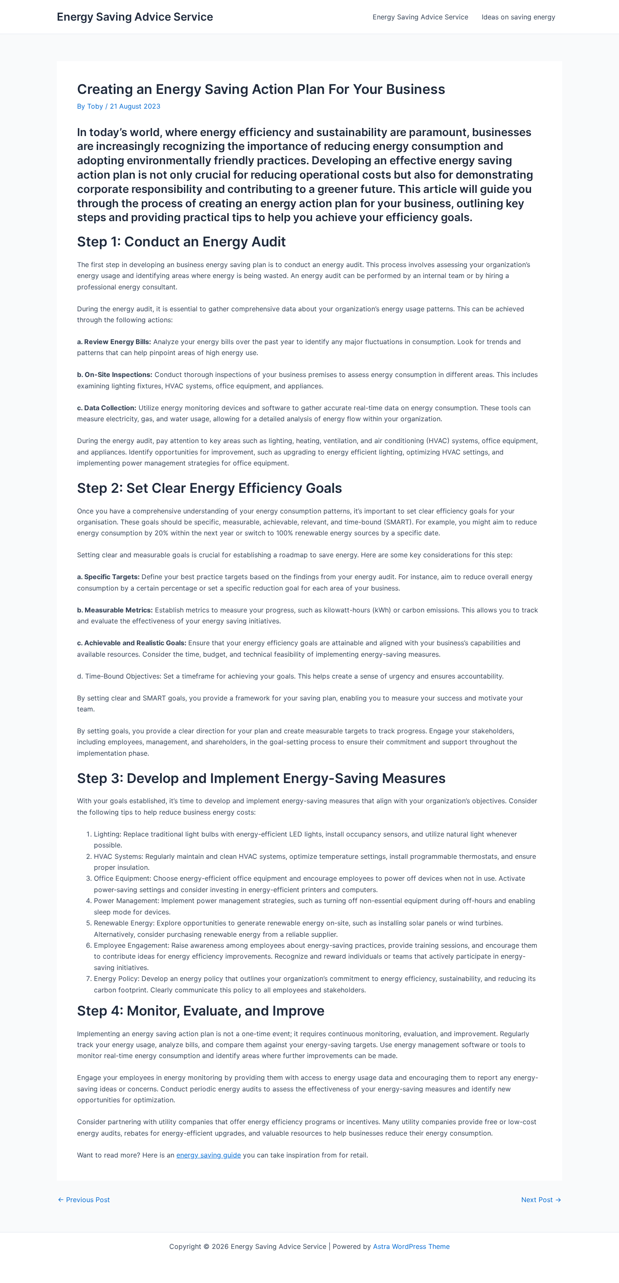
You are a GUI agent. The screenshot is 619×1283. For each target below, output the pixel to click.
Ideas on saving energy (518, 17)
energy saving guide (208, 1155)
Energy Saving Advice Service (135, 16)
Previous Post (84, 1199)
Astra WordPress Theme (411, 1246)
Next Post (541, 1199)
